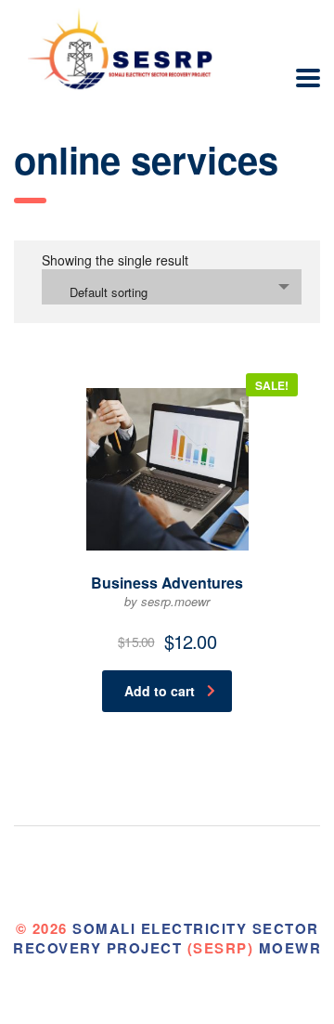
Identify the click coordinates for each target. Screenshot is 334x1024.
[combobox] (172, 287)
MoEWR (290, 948)
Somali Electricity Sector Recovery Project (166, 938)
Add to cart (159, 690)
